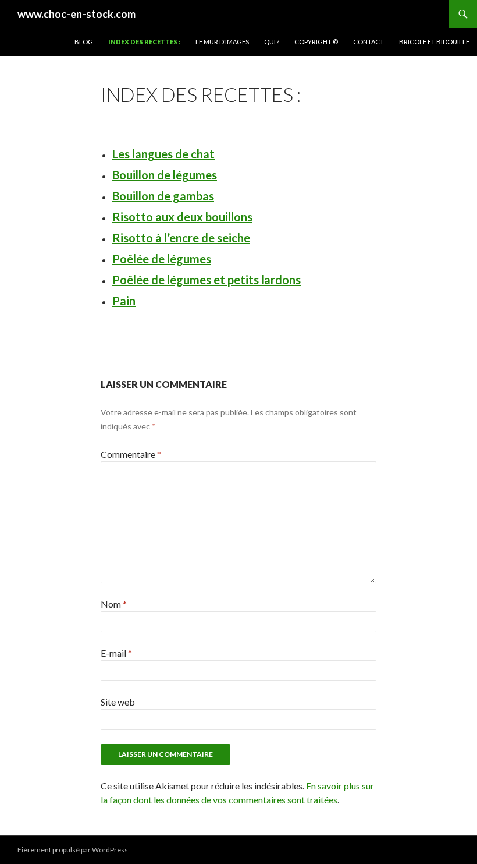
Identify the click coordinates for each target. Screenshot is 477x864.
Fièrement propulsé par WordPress (72, 849)
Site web (118, 701)
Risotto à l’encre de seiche (181, 238)
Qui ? (271, 41)
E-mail (116, 652)
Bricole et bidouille (434, 41)
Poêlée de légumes (161, 259)
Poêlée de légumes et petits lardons (206, 280)
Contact (368, 41)
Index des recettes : (144, 41)
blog (83, 41)
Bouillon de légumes (164, 175)
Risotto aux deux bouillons (182, 217)
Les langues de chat (163, 154)
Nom (114, 603)
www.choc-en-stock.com (76, 14)
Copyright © (316, 41)
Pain (124, 301)
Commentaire (131, 454)
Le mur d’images (222, 41)
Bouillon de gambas (163, 196)
